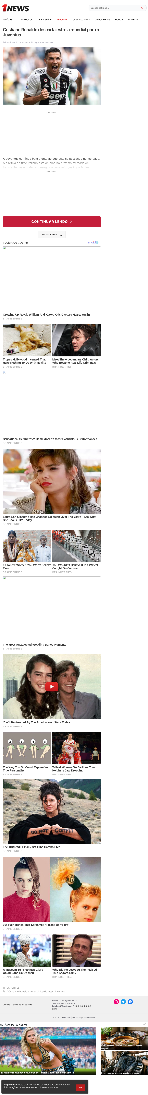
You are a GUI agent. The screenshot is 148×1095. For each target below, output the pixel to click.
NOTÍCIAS (7, 19)
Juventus (59, 991)
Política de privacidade (22, 1004)
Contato (6, 1004)
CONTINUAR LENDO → (51, 222)
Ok (80, 1087)
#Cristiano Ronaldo (18, 991)
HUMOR (119, 19)
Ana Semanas (46, 42)
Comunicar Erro (49, 234)
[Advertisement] (52, 133)
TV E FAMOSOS (25, 19)
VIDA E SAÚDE (45, 19)
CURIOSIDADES (102, 19)
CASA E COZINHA (81, 19)
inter (50, 991)
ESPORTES (62, 19)
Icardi (43, 991)
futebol (34, 991)
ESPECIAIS (133, 19)
